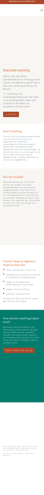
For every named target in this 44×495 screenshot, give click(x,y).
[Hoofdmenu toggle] (41, 10)
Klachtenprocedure (22, 450)
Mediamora (6, 455)
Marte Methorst (19, 453)
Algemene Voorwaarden (29, 448)
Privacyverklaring (8, 450)
